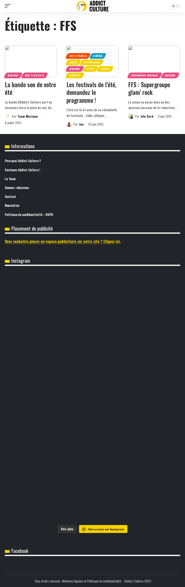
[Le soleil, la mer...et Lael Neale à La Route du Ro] (48, 446)
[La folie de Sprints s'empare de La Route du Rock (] (136, 446)
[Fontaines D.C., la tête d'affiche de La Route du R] (136, 298)
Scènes (105, 69)
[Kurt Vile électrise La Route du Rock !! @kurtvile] (48, 347)
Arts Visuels (78, 56)
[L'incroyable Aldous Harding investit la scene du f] (48, 397)
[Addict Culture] (92, 6)
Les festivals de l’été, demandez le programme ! (91, 92)
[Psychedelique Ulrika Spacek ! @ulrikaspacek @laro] (136, 347)
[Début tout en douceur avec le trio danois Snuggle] (136, 397)
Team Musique (27, 116)
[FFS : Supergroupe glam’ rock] (154, 61)
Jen (81, 124)
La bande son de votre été (30, 88)
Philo (90, 69)
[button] (9, 6)
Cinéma (97, 56)
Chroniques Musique (144, 75)
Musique (13, 75)
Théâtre (74, 75)
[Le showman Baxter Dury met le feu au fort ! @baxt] (48, 496)
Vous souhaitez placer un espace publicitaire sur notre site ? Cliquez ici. (63, 241)
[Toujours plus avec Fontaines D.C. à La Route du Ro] (48, 298)
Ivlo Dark (147, 116)
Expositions (92, 62)
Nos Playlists (34, 75)
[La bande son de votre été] (31, 61)
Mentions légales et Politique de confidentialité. (92, 580)
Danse (73, 62)
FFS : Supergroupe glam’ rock (149, 88)
